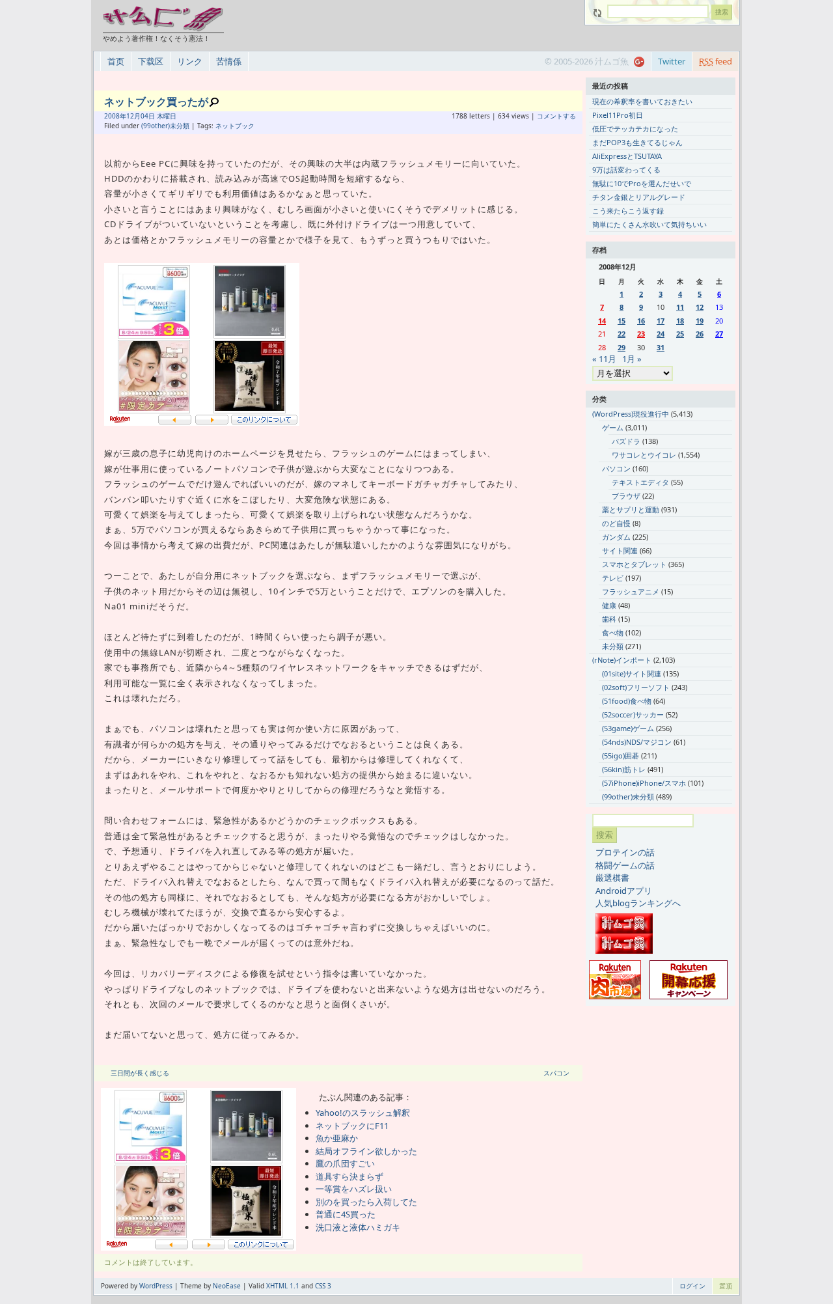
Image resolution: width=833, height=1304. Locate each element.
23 (641, 334)
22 (621, 334)
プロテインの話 (625, 852)
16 (641, 321)
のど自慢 (616, 523)
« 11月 (604, 359)
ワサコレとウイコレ (644, 455)
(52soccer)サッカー (633, 714)
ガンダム (616, 537)
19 (699, 321)
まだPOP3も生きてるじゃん (637, 142)
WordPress (155, 1285)
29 (621, 347)
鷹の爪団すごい (345, 1163)
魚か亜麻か (337, 1138)
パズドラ (626, 441)
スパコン (556, 1072)
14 (602, 321)
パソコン (616, 468)
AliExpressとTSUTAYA (627, 156)
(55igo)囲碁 (620, 755)
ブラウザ (626, 496)
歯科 (609, 619)
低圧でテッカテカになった (635, 128)
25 (680, 334)
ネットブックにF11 (352, 1125)
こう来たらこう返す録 (628, 210)
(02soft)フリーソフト (636, 687)
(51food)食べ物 (626, 701)
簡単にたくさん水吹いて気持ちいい (649, 224)
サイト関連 (620, 550)
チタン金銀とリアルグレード (638, 197)
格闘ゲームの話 (625, 865)
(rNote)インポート (621, 660)
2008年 (115, 115)
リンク (189, 61)
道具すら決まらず (349, 1176)
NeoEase (227, 1285)
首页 (115, 61)
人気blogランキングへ (638, 903)
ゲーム (612, 427)
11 (680, 307)
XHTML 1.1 (282, 1285)
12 (699, 307)
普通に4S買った (346, 1214)
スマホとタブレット (634, 564)
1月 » (632, 359)
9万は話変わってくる (626, 169)
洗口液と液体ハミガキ (358, 1227)
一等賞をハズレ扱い (354, 1189)
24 (660, 334)
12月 (133, 115)
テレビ (612, 578)
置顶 (725, 1285)
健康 (609, 605)
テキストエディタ (640, 482)
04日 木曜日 (158, 115)
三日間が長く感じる (140, 1072)
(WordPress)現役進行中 (630, 414)
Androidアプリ (623, 890)
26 (699, 334)
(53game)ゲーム (628, 728)
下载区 (150, 61)
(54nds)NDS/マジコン (637, 742)
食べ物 (612, 632)
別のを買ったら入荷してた (366, 1202)
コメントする (556, 115)
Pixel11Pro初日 (617, 115)
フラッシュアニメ (630, 591)
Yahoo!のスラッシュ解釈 (363, 1112)
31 (660, 347)
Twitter (671, 61)
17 (660, 321)
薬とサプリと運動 (630, 509)
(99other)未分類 (165, 125)
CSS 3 (323, 1285)
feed (715, 61)
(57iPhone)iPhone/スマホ (644, 783)
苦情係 (228, 61)
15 (621, 321)
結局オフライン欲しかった (366, 1151)
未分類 (612, 646)
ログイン (692, 1285)
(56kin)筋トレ (624, 769)
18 (680, 321)
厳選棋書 (612, 877)
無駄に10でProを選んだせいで (641, 183)
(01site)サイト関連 (631, 673)
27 (719, 334)
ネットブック (234, 125)
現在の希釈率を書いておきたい (642, 101)
